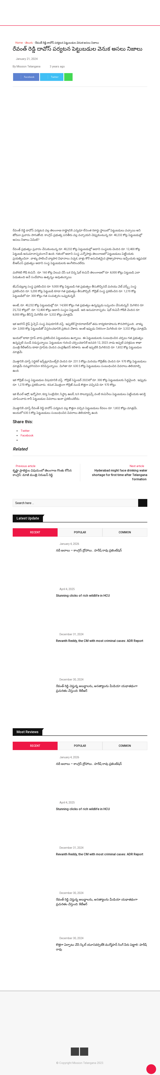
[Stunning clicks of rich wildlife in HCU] (33, 608)
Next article (137, 466)
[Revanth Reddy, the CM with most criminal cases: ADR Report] (33, 653)
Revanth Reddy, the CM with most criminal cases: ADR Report (99, 641)
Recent (35, 532)
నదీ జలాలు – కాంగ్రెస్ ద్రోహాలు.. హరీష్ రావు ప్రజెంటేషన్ (89, 550)
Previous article (26, 466)
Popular (80, 532)
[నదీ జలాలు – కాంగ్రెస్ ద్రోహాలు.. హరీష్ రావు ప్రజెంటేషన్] (33, 562)
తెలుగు (29, 42)
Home (19, 42)
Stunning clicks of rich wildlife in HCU (83, 595)
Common (125, 532)
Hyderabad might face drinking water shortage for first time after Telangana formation (119, 475)
